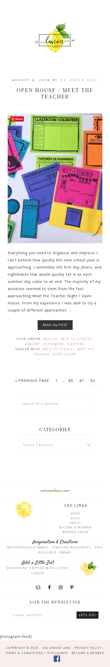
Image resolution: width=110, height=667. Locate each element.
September (53, 344)
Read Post (55, 325)
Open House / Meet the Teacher (55, 93)
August (50, 339)
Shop (75, 513)
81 (82, 380)
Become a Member (75, 527)
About (75, 523)
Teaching (76, 344)
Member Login (75, 532)
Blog (75, 518)
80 (71, 380)
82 (93, 380)
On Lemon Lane (55, 37)
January (33, 344)
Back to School (76, 339)
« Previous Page (32, 380)
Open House (64, 354)
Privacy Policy (88, 648)
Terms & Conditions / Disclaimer (37, 653)
